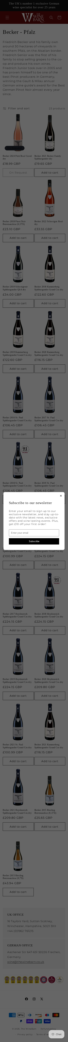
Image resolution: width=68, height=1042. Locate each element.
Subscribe (34, 541)
